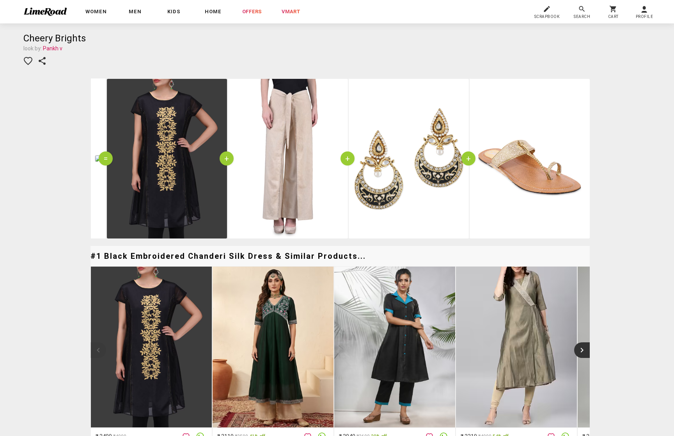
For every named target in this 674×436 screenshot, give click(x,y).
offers (252, 11)
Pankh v (52, 48)
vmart (291, 11)
